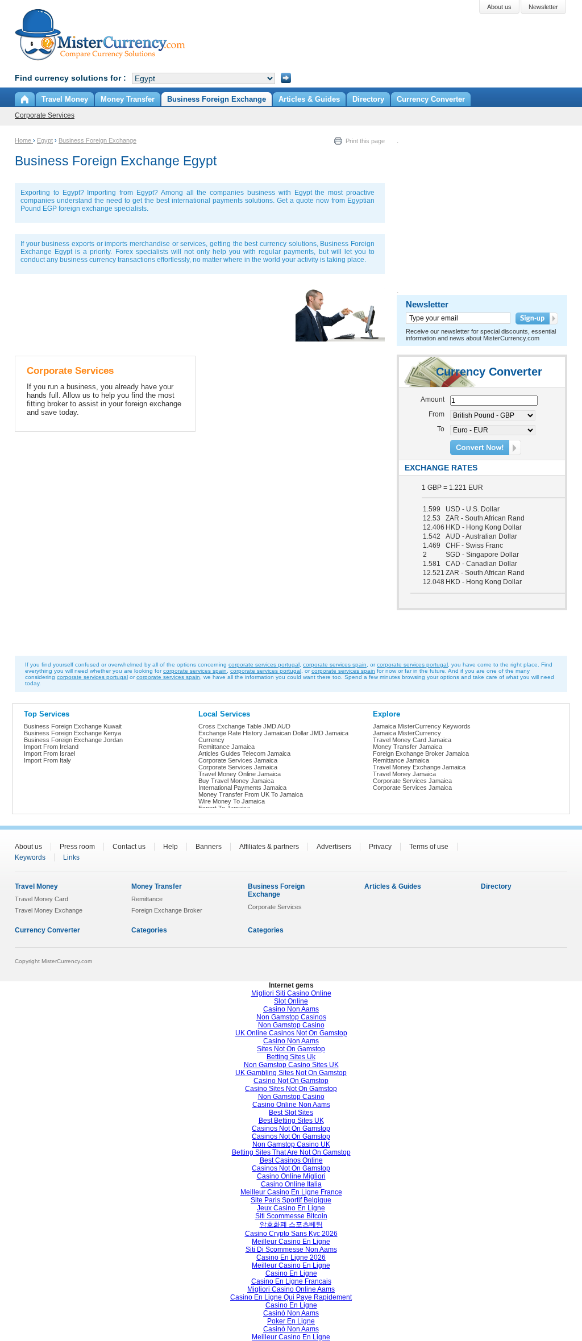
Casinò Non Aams (291, 1313)
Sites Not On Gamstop (291, 1049)
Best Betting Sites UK (291, 1121)
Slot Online (291, 1001)
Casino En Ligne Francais (291, 1281)
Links (71, 857)
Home (24, 140)
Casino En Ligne (291, 1273)
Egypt (45, 140)
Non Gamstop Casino (291, 1025)
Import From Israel (49, 753)
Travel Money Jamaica (404, 774)
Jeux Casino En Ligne (291, 1208)
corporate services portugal (264, 664)
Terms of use (428, 847)
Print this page (365, 141)
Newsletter (427, 304)
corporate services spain (335, 664)
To (440, 429)
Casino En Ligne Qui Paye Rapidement (291, 1297)
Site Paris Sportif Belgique (291, 1200)
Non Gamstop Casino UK (291, 1144)
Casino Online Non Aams (291, 1105)
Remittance (147, 899)
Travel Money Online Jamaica (239, 774)
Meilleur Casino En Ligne (291, 1242)
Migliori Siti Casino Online (291, 993)
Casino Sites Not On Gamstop (291, 1089)
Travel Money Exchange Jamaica (419, 767)
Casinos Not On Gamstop (291, 1128)
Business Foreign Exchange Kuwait (73, 726)
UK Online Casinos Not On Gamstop (291, 1033)
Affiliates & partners (269, 847)
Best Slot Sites (291, 1113)
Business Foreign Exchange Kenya (72, 733)
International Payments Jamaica (242, 787)
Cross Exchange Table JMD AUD (244, 726)
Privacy (380, 847)
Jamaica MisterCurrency (407, 733)
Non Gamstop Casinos (291, 1017)
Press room (77, 847)
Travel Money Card (41, 899)
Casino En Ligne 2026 (291, 1257)
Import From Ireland (51, 746)
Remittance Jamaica (226, 746)
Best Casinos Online (291, 1160)
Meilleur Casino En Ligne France (291, 1192)
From (436, 414)
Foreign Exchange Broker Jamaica (421, 753)
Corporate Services (44, 115)
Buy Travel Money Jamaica (236, 780)
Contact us (129, 847)
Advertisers (334, 847)
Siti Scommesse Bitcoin (291, 1216)
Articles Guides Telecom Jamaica (244, 753)
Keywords (30, 857)
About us (28, 847)
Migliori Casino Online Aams (291, 1289)
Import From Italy (47, 760)
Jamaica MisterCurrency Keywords (422, 726)
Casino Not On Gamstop (291, 1081)
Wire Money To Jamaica (231, 801)
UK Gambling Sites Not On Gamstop (291, 1073)
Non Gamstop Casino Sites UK (291, 1065)
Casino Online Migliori (291, 1176)
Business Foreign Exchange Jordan (73, 739)
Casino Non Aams (291, 1009)
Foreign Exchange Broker (166, 910)
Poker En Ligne (291, 1321)
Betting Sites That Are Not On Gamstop (291, 1152)
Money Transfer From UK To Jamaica (250, 794)
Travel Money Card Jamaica (412, 739)
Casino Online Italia (291, 1184)
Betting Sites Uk (291, 1057)
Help (170, 847)
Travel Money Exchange (48, 910)
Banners (209, 847)
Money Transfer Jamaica (407, 746)
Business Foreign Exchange (97, 140)
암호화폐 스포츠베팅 (291, 1224)
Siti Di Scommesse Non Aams (291, 1249)
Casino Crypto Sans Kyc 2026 (291, 1234)
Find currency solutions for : (70, 77)
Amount (432, 399)
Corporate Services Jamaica (237, 760)
